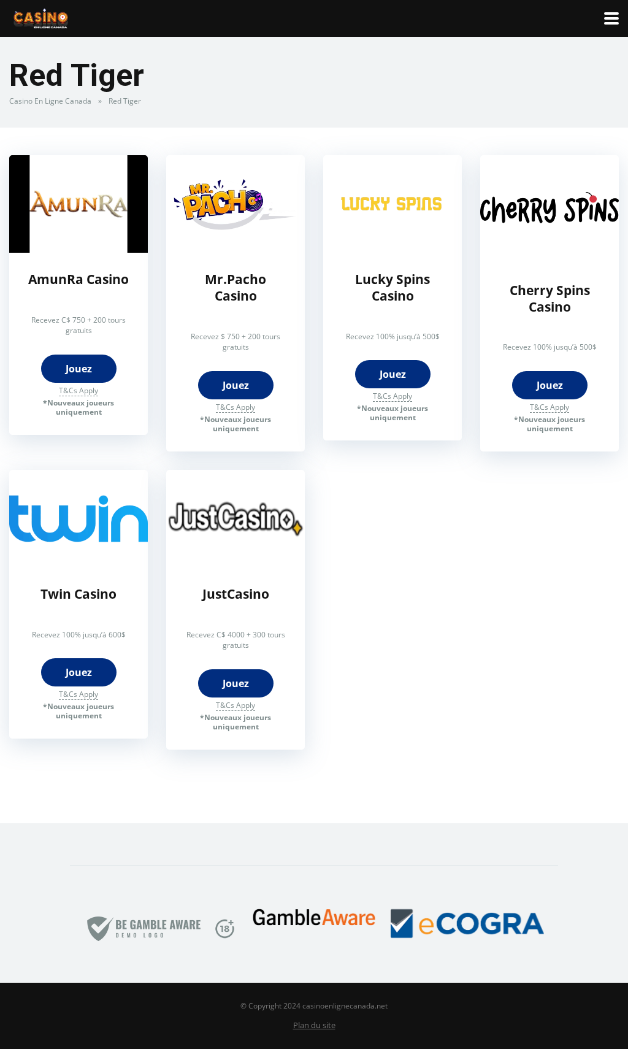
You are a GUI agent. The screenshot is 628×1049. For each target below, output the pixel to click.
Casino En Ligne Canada (50, 101)
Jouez (79, 368)
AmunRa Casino (78, 279)
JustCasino (235, 593)
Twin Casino (78, 593)
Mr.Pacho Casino (235, 287)
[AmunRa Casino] (78, 249)
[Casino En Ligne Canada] (40, 17)
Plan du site (314, 1025)
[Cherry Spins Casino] (549, 260)
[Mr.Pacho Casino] (235, 249)
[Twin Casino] (78, 564)
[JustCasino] (235, 564)
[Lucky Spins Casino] (392, 249)
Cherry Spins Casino (550, 298)
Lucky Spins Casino (392, 287)
